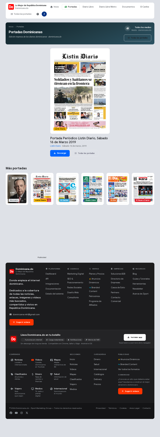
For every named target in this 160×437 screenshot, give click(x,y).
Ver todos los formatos (129, 369)
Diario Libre (88, 6)
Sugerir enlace (23, 322)
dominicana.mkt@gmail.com (26, 314)
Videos (73, 369)
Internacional (100, 369)
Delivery (98, 379)
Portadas (72, 6)
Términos (112, 408)
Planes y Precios (96, 273)
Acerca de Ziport (140, 293)
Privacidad (100, 408)
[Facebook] (10, 413)
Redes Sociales (74, 287)
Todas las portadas (22, 14)
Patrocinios (94, 296)
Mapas (73, 374)
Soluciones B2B (118, 273)
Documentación (53, 288)
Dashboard (51, 273)
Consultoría (73, 297)
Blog (135, 273)
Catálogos (99, 374)
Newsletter (138, 288)
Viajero (73, 384)
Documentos (128, 6)
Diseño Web (73, 292)
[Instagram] (21, 413)
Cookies (123, 408)
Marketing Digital (75, 273)
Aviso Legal (135, 408)
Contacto (146, 408)
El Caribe (144, 6)
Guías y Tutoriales (141, 278)
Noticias (74, 364)
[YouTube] (16, 413)
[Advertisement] (41, 235)
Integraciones (52, 283)
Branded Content (128, 364)
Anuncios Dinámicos (130, 359)
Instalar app (136, 337)
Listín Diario (55, 146)
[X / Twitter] (26, 413)
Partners (115, 292)
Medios (73, 389)
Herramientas (139, 283)
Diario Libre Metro (108, 6)
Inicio (56, 6)
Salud (96, 364)
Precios (97, 384)
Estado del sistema (54, 293)
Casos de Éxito (118, 287)
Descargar (61, 153)
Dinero (97, 359)
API (47, 278)
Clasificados (76, 379)
